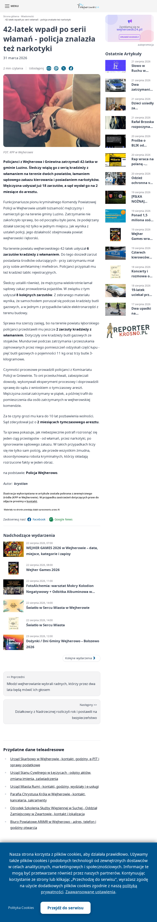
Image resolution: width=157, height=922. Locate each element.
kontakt (32, 501)
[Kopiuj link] (48, 68)
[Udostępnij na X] (63, 68)
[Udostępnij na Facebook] (70, 68)
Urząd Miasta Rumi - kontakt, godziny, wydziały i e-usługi (54, 786)
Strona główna (11, 16)
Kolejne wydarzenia (78, 658)
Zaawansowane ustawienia (90, 892)
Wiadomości (27, 16)
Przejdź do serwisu (65, 908)
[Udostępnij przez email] (56, 68)
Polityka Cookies (21, 908)
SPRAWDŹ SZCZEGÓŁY (129, 37)
